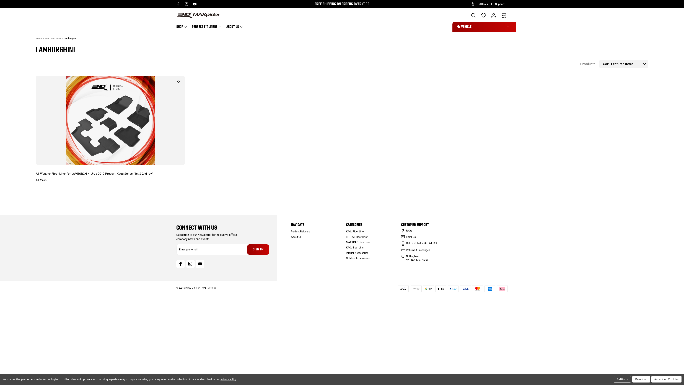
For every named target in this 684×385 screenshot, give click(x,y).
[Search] (474, 15)
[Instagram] (186, 4)
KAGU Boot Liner (355, 247)
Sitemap (212, 288)
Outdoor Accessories (358, 258)
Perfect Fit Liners (204, 27)
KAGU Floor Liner (355, 231)
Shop (179, 27)
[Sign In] (493, 15)
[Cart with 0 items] (503, 15)
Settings (622, 379)
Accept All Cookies (666, 379)
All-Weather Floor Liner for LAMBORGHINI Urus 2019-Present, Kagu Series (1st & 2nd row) (95, 173)
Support (499, 4)
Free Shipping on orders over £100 (342, 4)
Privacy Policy (228, 379)
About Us (232, 27)
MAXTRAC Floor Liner (358, 242)
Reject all (641, 379)
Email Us (411, 236)
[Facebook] (178, 4)
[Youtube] (194, 4)
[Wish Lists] (484, 15)
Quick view (169, 87)
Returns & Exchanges (418, 250)
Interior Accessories (357, 252)
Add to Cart (110, 156)
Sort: (606, 64)
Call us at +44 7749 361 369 (421, 243)
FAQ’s (409, 230)
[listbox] (629, 64)
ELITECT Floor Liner (357, 236)
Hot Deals (482, 4)
